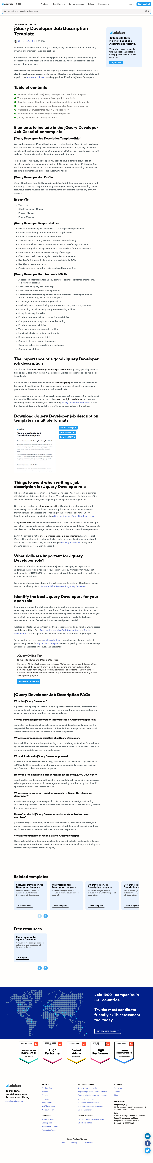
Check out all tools (85, 1123)
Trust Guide (88, 1143)
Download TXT (66, 437)
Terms (62, 1143)
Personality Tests (48, 1130)
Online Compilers (85, 1110)
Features (45, 1099)
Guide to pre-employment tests (91, 1119)
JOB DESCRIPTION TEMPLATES (25, 24)
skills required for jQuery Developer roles (73, 516)
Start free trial (144, 4)
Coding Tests (47, 1123)
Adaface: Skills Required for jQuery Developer (63, 586)
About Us (118, 1088)
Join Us (117, 1091)
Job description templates (88, 1102)
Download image (67, 428)
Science (45, 1091)
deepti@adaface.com (14, 1101)
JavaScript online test (68, 630)
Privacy (74, 1143)
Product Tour (47, 1088)
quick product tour (52, 640)
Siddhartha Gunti (25, 41)
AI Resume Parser (49, 1110)
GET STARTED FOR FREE (108, 1031)
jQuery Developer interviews (76, 403)
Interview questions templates (90, 1106)
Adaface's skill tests (36, 77)
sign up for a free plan (47, 643)
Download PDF (66, 432)
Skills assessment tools (87, 1088)
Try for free (116, 63)
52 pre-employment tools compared (92, 1091)
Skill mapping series (86, 1099)
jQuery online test (47, 630)
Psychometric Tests (50, 1127)
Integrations (47, 1102)
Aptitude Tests (48, 1119)
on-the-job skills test (71, 542)
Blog (116, 1095)
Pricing (45, 1095)
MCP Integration (48, 1106)
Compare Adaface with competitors (92, 1095)
